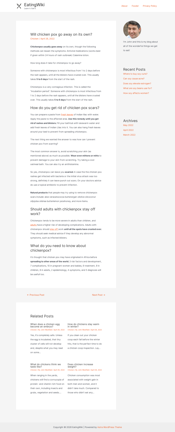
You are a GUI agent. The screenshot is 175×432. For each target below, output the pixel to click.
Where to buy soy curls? (135, 74)
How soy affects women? (136, 93)
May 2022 (128, 125)
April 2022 (128, 130)
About (124, 6)
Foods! (135, 6)
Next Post (98, 294)
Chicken (34, 38)
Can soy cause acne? (133, 78)
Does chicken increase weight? (80, 365)
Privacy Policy (150, 6)
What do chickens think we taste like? (45, 365)
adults (33, 225)
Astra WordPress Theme (109, 427)
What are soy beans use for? (137, 88)
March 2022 (129, 135)
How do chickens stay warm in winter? (83, 325)
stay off (54, 229)
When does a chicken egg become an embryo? (45, 325)
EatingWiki (34, 4)
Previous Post (35, 294)
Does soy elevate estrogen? (137, 83)
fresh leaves (67, 114)
